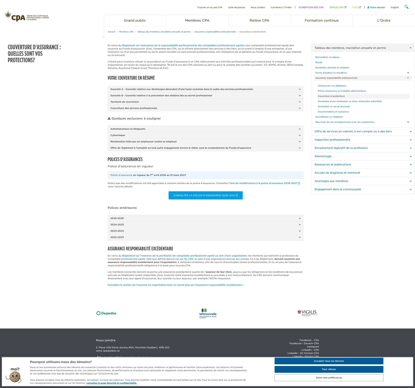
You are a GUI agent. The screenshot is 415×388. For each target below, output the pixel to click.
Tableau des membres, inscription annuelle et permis (163, 31)
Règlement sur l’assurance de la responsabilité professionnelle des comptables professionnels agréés (183, 45)
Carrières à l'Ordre (281, 7)
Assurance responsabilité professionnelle (215, 31)
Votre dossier (377, 7)
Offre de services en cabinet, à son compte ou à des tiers (353, 131)
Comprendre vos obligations (332, 85)
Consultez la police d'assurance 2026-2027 (204, 195)
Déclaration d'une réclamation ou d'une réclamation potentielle (350, 101)
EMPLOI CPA (337, 7)
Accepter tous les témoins (329, 361)
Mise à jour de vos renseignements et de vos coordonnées (344, 122)
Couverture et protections (252, 31)
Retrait (318, 62)
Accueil (111, 31)
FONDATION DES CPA (311, 7)
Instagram (313, 346)
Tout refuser (329, 369)
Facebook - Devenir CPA (304, 343)
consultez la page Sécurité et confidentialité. (111, 383)
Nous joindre (258, 7)
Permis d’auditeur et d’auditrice (331, 73)
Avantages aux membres (331, 181)
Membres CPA (126, 31)
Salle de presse (236, 7)
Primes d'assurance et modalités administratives (342, 91)
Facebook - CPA (309, 340)
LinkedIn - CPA (310, 350)
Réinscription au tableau (327, 57)
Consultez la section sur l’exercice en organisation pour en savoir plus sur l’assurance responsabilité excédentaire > (176, 285)
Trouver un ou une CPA (209, 7)
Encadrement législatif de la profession (341, 147)
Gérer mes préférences (329, 377)
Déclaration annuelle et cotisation (332, 67)
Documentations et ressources (333, 111)
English (395, 7)
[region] (207, 371)
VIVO (355, 7)
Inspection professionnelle (332, 139)
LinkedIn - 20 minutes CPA (303, 353)
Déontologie (323, 156)
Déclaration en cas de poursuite (334, 106)
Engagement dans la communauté (338, 189)
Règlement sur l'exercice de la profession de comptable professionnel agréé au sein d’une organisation (184, 255)
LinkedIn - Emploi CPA (305, 356)
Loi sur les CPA (184, 259)
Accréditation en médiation (329, 117)
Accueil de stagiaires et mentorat (337, 172)
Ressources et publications (333, 164)
